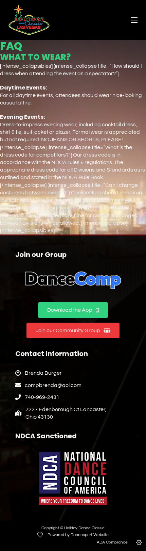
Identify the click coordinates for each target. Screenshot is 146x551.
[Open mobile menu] (134, 20)
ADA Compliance (112, 542)
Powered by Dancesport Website (78, 535)
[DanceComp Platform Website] (72, 280)
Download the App (69, 310)
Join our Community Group (68, 330)
